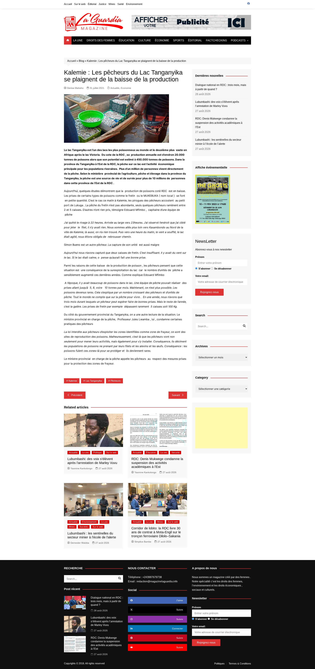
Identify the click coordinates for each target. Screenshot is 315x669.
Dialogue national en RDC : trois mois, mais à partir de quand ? (220, 87)
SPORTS (178, 40)
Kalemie (73, 380)
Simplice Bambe (143, 541)
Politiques (219, 663)
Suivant (176, 395)
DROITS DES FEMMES (101, 40)
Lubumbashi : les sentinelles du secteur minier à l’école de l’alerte (218, 141)
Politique (97, 452)
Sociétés (84, 527)
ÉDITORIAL (195, 40)
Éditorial (92, 4)
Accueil (68, 4)
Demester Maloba (80, 542)
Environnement (134, 4)
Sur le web (79, 4)
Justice (102, 4)
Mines (112, 4)
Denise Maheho (75, 88)
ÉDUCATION (126, 40)
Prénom (199, 257)
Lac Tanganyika (94, 380)
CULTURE (144, 40)
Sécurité (175, 452)
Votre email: (202, 276)
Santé (120, 4)
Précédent (76, 395)
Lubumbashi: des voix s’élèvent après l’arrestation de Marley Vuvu (217, 104)
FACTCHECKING (216, 40)
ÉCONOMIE (162, 40)
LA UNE (78, 40)
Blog (81, 60)
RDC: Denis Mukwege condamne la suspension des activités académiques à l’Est (157, 463)
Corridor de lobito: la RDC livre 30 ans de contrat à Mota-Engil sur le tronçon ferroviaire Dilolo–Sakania (156, 532)
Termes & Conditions (240, 663)
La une (85, 452)
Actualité (114, 88)
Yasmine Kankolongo (81, 468)
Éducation (151, 452)
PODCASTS (238, 40)
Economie (126, 88)
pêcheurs (115, 380)
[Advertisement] (221, 427)
